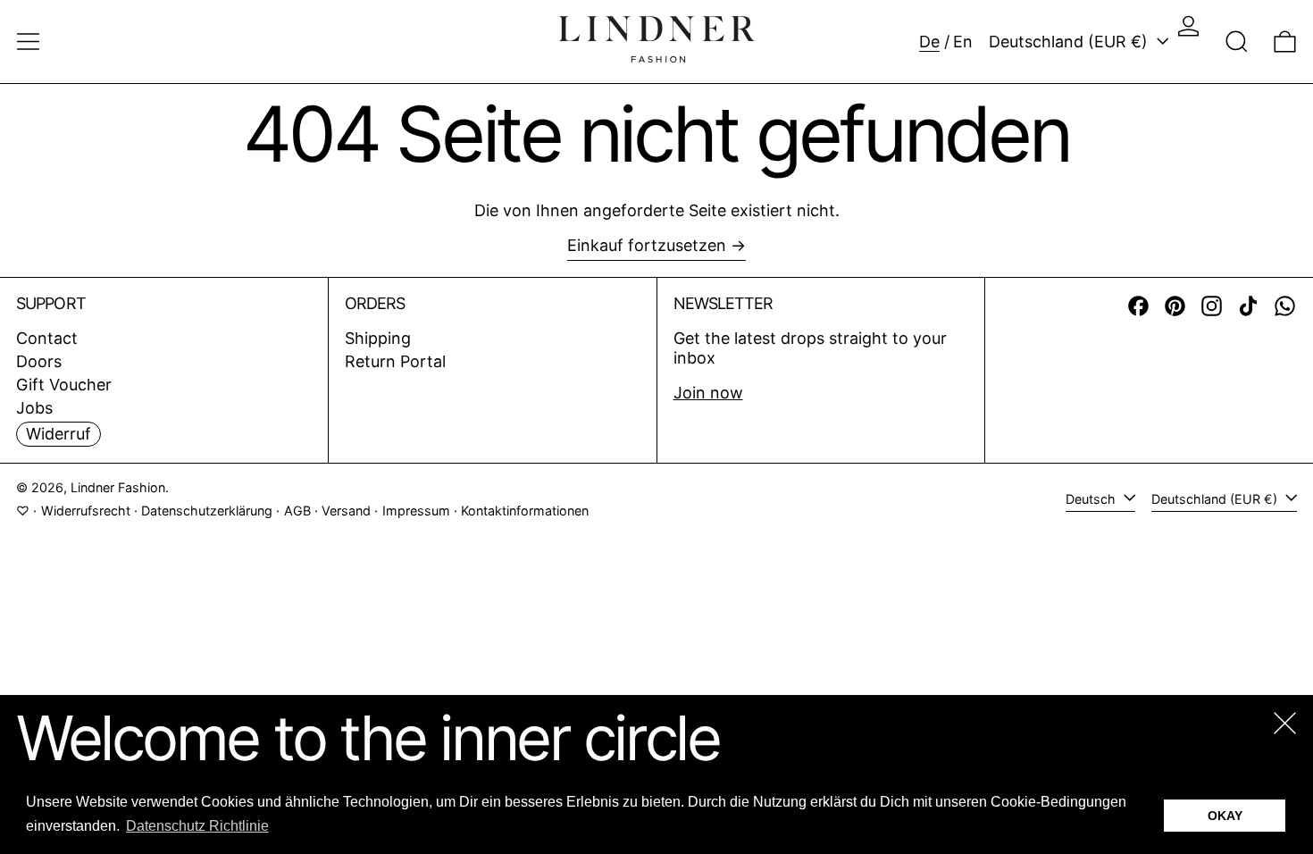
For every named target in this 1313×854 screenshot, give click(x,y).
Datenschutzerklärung (206, 510)
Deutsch (1092, 499)
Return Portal (395, 361)
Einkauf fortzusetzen (646, 245)
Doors (39, 361)
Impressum (416, 510)
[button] (1237, 41)
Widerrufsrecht (85, 510)
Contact (47, 338)
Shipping (378, 338)
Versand (346, 510)
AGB (297, 510)
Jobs (34, 407)
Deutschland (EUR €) (1070, 41)
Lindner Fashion (118, 487)
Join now (708, 392)
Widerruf (58, 433)
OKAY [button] (1225, 815)
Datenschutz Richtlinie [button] (197, 825)
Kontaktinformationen (525, 510)
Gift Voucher (64, 384)
